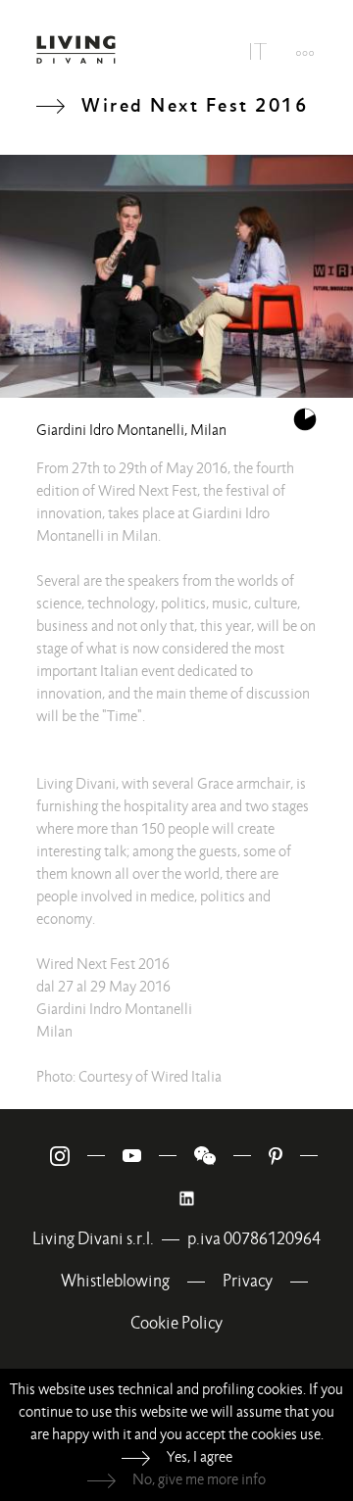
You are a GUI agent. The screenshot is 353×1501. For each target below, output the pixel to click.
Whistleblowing (115, 1281)
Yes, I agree (199, 1457)
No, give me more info (199, 1479)
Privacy (248, 1281)
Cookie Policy (176, 1323)
